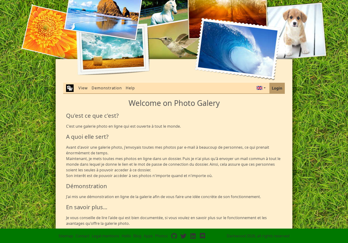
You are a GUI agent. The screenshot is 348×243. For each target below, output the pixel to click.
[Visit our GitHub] (174, 236)
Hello (126, 236)
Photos (161, 236)
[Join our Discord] (202, 236)
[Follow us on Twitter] (183, 236)
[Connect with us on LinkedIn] (193, 236)
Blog (137, 236)
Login (277, 88)
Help (130, 88)
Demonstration (107, 88)
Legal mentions (105, 236)
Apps (148, 236)
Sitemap (65, 236)
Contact (82, 236)
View (83, 88)
